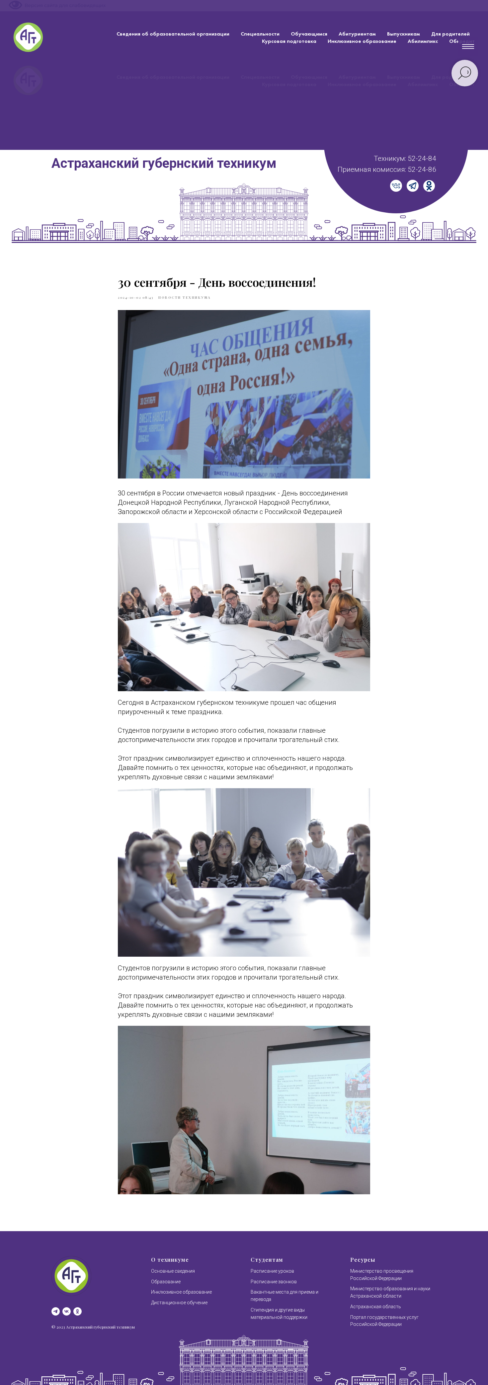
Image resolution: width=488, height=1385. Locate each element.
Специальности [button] (260, 33)
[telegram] (55, 1311)
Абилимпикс (423, 41)
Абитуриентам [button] (357, 33)
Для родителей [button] (450, 33)
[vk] (66, 1311)
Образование (166, 1281)
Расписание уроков (272, 1271)
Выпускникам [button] (403, 33)
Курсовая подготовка (289, 41)
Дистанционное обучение (179, 1302)
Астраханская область (375, 1306)
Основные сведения (173, 1271)
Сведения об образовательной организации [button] (173, 33)
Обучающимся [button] (309, 33)
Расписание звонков (274, 1281)
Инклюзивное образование (362, 41)
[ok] (77, 1311)
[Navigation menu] (468, 46)
